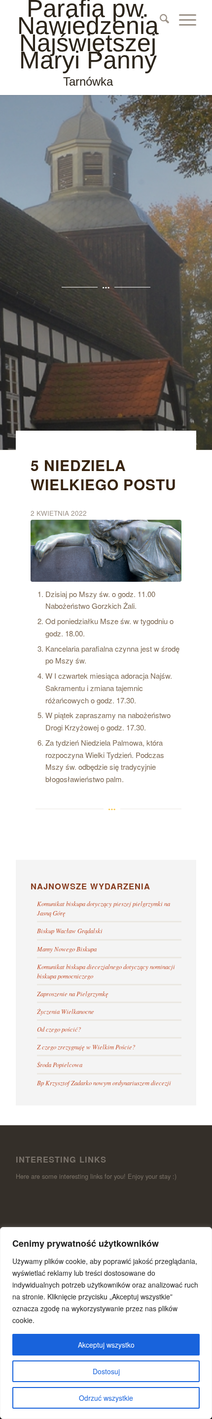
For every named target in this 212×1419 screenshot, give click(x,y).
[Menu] (182, 19)
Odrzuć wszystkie (106, 1398)
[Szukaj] (159, 19)
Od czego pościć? (59, 1029)
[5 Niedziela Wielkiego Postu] (106, 551)
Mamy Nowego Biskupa (67, 949)
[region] (106, 1323)
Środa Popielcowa (59, 1064)
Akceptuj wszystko (106, 1345)
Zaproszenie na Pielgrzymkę (72, 993)
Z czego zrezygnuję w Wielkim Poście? (86, 1046)
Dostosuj (106, 1371)
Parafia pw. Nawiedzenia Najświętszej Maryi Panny (88, 44)
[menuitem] (159, 19)
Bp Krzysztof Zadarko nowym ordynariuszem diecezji (104, 1082)
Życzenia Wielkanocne (65, 1011)
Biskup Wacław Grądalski (70, 930)
